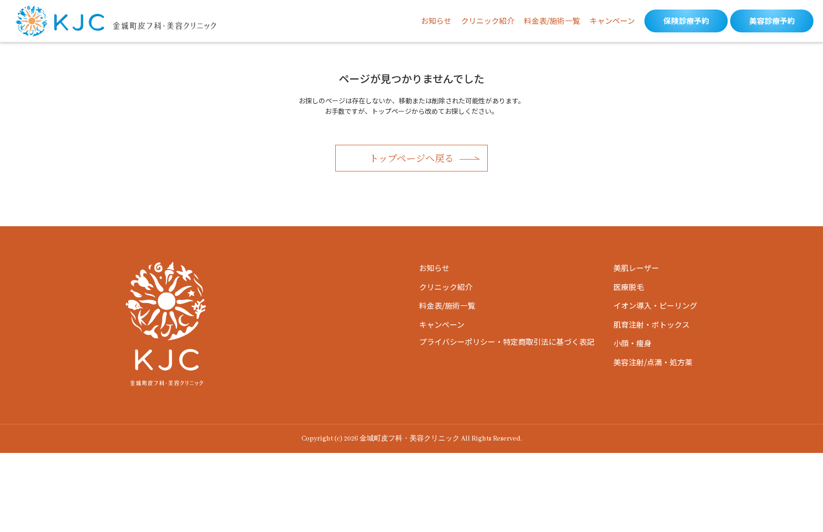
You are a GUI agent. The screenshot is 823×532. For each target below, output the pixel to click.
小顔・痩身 (632, 343)
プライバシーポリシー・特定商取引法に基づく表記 (506, 341)
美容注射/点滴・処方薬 (653, 362)
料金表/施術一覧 (552, 20)
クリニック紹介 (487, 20)
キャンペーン (612, 20)
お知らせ (436, 20)
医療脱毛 (628, 286)
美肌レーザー (636, 267)
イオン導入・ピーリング (655, 305)
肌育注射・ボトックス (651, 324)
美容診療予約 (772, 20)
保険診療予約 (686, 20)
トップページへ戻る (411, 158)
